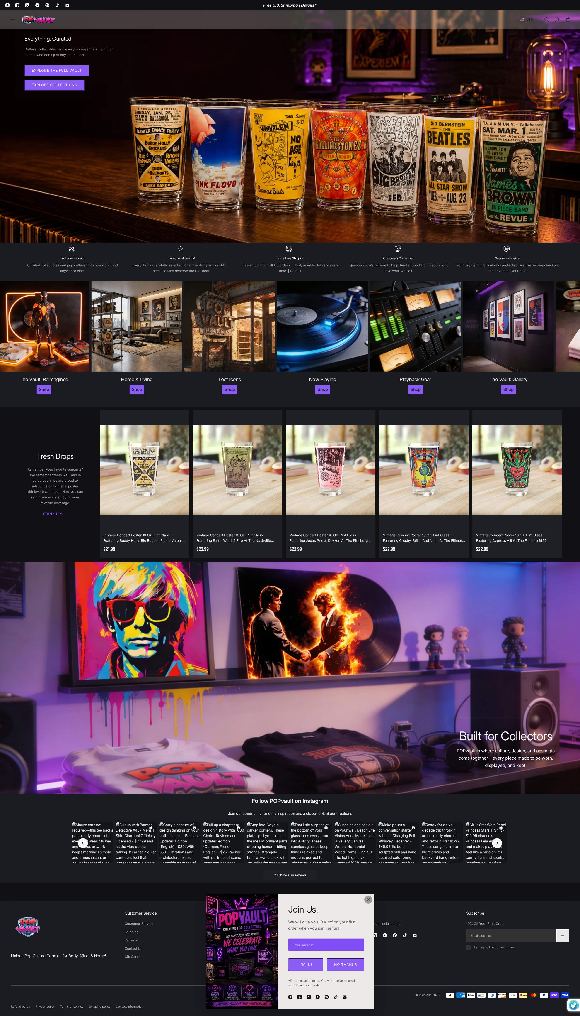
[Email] (67, 5)
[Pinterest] (47, 5)
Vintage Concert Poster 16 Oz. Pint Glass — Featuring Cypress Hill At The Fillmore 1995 (511, 538)
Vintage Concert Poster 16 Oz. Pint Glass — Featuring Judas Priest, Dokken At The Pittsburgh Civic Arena (330, 538)
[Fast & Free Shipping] (290, 259)
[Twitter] (27, 5)
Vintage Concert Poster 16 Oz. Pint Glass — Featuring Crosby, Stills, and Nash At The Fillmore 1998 (423, 538)
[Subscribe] (562, 935)
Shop (57, 389)
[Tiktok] (57, 5)
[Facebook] (17, 5)
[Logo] (38, 19)
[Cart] (568, 20)
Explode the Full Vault (57, 70)
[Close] (368, 900)
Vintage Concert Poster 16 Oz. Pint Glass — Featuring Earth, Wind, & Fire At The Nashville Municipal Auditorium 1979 (233, 538)
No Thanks (345, 964)
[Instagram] (7, 5)
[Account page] (557, 20)
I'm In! (306, 964)
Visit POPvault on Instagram (290, 875)
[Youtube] (37, 5)
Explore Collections (54, 85)
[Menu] (11, 20)
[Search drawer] (546, 20)
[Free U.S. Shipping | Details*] (290, 5)
